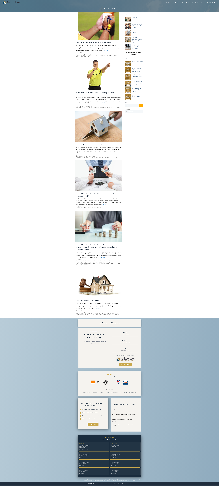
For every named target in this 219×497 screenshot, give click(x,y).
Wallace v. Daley (79, 55)
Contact (201, 2)
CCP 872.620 (84, 157)
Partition (112, 107)
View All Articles (93, 424)
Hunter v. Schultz (95, 314)
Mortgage (100, 262)
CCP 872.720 (103, 55)
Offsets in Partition (109, 54)
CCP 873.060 (82, 56)
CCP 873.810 (93, 209)
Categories (127, 109)
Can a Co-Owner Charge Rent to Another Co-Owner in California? (123, 414)
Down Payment (85, 262)
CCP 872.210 (78, 313)
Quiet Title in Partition (80, 156)
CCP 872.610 (78, 157)
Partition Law (169, 2)
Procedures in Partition (90, 156)
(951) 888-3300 (81, 473)
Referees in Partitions (100, 54)
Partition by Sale (79, 209)
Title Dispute (118, 157)
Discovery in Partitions (91, 54)
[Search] (141, 105)
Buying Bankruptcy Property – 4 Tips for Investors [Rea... (136, 47)
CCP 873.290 (114, 55)
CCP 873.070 (107, 107)
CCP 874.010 (88, 314)
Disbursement (109, 209)
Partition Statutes (88, 106)
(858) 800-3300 (81, 465)
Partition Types (177, 2)
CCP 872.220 (81, 316)
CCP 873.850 (98, 55)
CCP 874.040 (109, 313)
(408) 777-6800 (113, 457)
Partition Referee (92, 55)
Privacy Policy (128, 483)
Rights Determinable (111, 157)
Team (183, 2)
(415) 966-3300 (113, 465)
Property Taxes (102, 263)
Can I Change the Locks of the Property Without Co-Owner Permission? (122, 420)
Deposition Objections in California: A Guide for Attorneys (137, 26)
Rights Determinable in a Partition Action (91, 145)
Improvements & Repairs (81, 54)
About (196, 2)
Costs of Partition (90, 312)
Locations (188, 2)
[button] (214, 3)
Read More (105, 50)
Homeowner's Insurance (93, 262)
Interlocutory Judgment (81, 314)
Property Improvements (112, 262)
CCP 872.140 (87, 56)
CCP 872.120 (78, 109)
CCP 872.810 (117, 263)
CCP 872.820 (85, 55)
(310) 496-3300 (113, 448)
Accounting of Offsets (117, 209)
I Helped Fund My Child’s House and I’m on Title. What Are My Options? (123, 409)
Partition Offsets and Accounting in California (92, 301)
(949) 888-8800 (81, 457)
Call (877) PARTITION (125, 364)
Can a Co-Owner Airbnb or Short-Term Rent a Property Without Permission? (123, 425)
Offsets (113, 314)
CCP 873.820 (98, 209)
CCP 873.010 (109, 55)
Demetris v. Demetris (91, 157)
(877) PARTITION (209, 2)
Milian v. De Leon (107, 314)
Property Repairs (88, 263)
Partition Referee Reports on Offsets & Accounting (94, 43)
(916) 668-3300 (113, 473)
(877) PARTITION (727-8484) (83, 449)
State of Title (98, 157)
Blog (193, 2)
